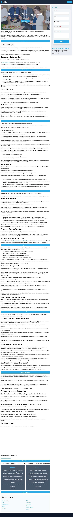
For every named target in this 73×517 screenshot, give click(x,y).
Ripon (27, 500)
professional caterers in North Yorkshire (20, 240)
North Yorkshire (4, 457)
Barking (9, 457)
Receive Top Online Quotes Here (25, 460)
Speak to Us (25, 245)
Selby (3, 502)
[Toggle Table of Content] (11, 45)
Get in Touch (25, 190)
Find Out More (25, 120)
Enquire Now (25, 311)
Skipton (27, 505)
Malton (3, 506)
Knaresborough (5, 504)
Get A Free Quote (25, 492)
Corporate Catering (6, 62)
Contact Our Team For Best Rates (25, 69)
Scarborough (28, 504)
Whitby (27, 509)
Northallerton (28, 502)
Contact (69, 1)
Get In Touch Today (25, 41)
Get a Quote (24, 21)
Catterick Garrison (29, 507)
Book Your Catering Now (25, 372)
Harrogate (4, 508)
